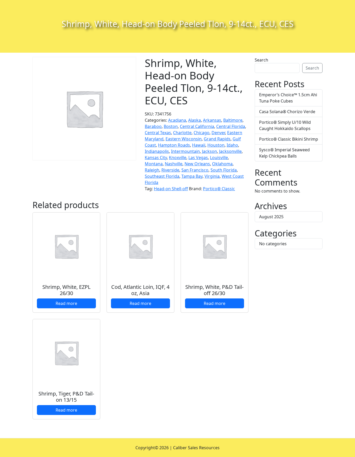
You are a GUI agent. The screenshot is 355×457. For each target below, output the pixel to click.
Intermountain (185, 151)
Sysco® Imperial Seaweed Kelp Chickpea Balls (284, 153)
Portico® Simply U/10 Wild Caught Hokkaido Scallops (285, 125)
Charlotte (182, 132)
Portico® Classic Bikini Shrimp (288, 139)
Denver (218, 132)
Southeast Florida (162, 176)
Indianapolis (157, 151)
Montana (154, 164)
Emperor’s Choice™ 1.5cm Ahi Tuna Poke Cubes (288, 98)
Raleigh (152, 170)
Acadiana (177, 120)
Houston (216, 145)
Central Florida (230, 126)
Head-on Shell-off (171, 189)
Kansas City (156, 157)
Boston (171, 126)
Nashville (173, 164)
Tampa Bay (191, 176)
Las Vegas (198, 157)
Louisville (219, 157)
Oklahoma (222, 164)
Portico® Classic (219, 189)
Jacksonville (230, 151)
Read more (66, 303)
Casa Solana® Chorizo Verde (287, 111)
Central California (197, 126)
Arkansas (212, 120)
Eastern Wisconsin (184, 139)
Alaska (194, 120)
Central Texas (158, 132)
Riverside (170, 170)
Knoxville (177, 157)
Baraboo (153, 126)
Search (261, 60)
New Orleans (197, 164)
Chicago (201, 132)
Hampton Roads (174, 145)
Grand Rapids (217, 139)
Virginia (212, 176)
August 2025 (271, 217)
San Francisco (194, 170)
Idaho (232, 145)
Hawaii (198, 145)
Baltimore (232, 120)
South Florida (224, 170)
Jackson (209, 151)
